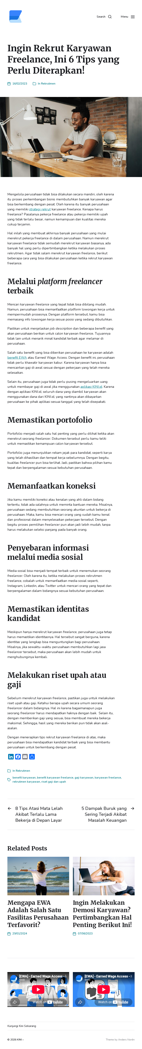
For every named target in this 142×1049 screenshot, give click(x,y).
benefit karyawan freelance (55, 777)
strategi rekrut (40, 209)
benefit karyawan (24, 777)
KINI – (20, 1039)
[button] (104, 16)
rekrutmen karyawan (26, 782)
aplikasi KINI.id (91, 386)
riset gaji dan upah (53, 782)
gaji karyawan (84, 777)
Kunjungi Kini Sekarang (21, 1026)
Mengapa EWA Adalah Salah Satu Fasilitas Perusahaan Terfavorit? (38, 914)
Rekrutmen (48, 83)
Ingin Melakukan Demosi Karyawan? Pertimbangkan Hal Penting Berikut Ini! (102, 914)
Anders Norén (126, 1039)
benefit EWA (17, 357)
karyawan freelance (108, 777)
